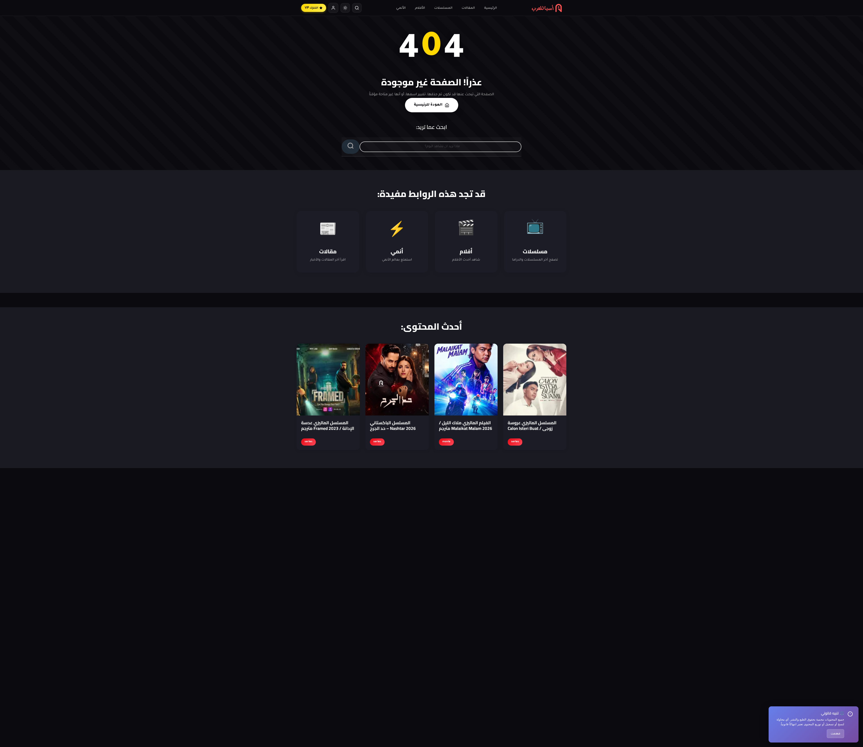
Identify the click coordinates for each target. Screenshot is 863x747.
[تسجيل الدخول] (333, 8)
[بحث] (357, 8)
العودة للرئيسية (428, 105)
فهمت (835, 733)
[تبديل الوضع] (345, 8)
